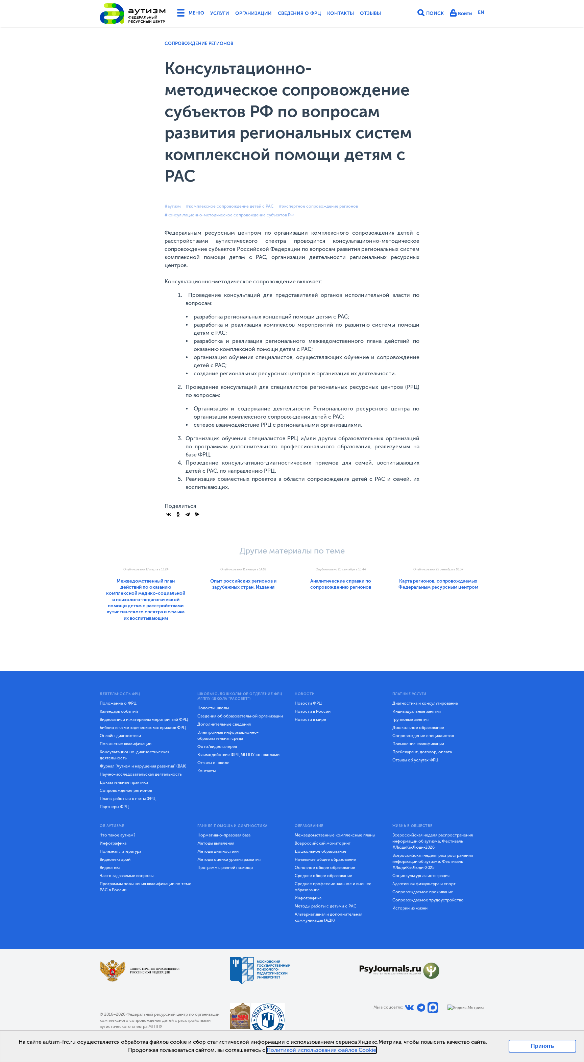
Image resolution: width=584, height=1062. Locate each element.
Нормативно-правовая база (223, 835)
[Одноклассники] (178, 514)
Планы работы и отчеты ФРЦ (127, 798)
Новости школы (213, 708)
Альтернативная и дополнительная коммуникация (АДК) (328, 917)
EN (481, 12)
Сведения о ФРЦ (299, 13)
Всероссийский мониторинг (322, 843)
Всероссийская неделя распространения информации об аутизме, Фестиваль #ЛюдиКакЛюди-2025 (432, 861)
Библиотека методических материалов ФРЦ (143, 727)
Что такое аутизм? (118, 835)
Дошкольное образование (418, 727)
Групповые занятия (410, 719)
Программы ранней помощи (225, 867)
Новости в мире (310, 719)
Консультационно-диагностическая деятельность (134, 755)
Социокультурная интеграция (420, 875)
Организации (253, 13)
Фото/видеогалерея (217, 746)
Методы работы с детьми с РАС (326, 906)
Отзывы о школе (213, 762)
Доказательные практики (124, 782)
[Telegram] (188, 514)
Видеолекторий (115, 859)
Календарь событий (119, 711)
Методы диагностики (218, 851)
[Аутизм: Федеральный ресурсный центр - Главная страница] (133, 13)
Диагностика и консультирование (425, 703)
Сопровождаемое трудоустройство (428, 900)
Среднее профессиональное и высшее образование (333, 886)
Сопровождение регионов (199, 43)
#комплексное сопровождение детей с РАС (230, 206)
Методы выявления (215, 843)
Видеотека (110, 867)
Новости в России (313, 711)
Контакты (340, 13)
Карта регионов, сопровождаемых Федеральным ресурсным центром (438, 584)
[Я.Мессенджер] (197, 514)
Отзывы (370, 13)
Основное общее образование (325, 867)
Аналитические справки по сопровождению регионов (340, 584)
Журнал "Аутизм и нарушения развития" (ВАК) (143, 766)
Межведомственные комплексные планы (335, 835)
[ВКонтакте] (169, 514)
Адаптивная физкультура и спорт (424, 883)
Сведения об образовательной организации (240, 716)
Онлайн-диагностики (120, 735)
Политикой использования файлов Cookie (321, 1050)
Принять (542, 1046)
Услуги (219, 13)
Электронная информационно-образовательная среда (228, 735)
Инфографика (113, 843)
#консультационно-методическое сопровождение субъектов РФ (229, 215)
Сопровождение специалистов (423, 735)
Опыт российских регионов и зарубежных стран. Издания (243, 584)
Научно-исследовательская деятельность (141, 774)
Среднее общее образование (323, 875)
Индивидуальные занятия (416, 711)
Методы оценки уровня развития (229, 859)
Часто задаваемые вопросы (126, 875)
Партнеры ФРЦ (114, 806)
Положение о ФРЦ (118, 703)
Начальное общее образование (325, 859)
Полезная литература (120, 851)
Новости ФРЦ (308, 703)
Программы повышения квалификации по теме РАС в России (145, 886)
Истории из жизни (410, 908)
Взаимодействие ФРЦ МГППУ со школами (238, 754)
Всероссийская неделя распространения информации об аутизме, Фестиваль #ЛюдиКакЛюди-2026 (432, 841)
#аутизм (173, 206)
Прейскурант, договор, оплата (422, 752)
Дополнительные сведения (224, 724)
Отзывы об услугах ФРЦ (415, 760)
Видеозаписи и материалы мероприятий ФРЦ (144, 719)
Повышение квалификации (125, 743)
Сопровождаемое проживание (422, 892)
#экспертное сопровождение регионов (318, 206)
